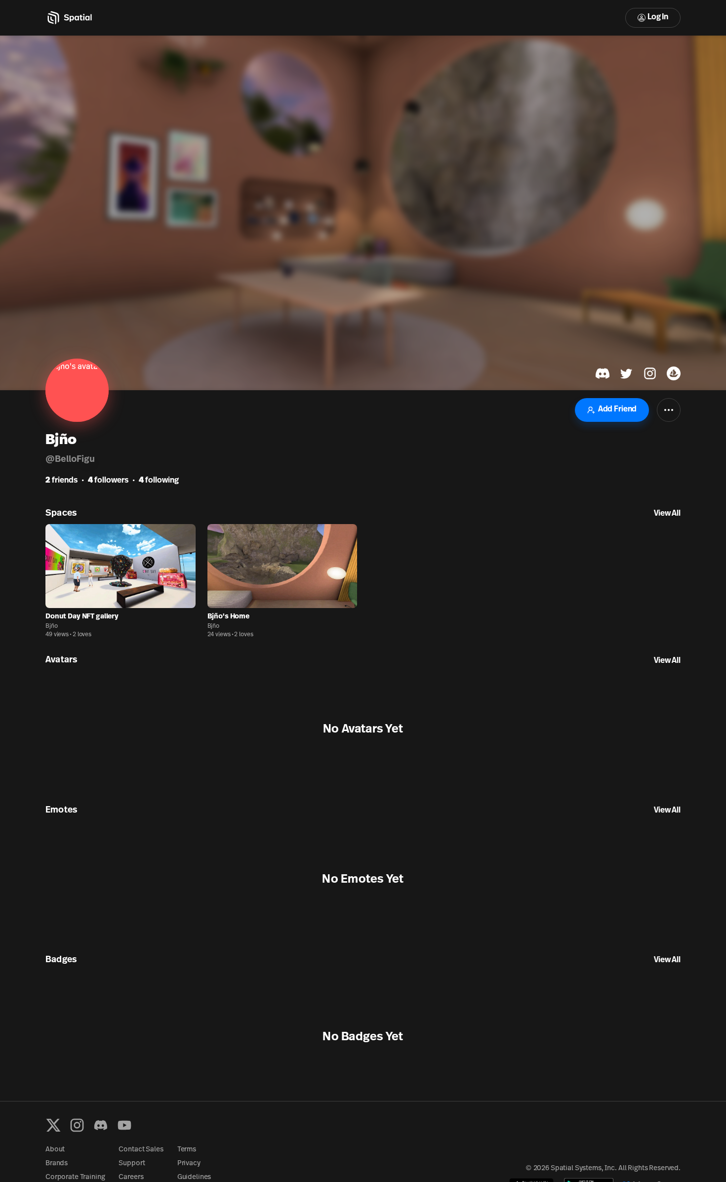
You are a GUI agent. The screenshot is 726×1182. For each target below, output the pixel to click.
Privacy (189, 1163)
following (159, 481)
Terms (186, 1149)
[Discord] (101, 1125)
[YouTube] (124, 1125)
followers (108, 481)
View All (667, 514)
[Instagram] (77, 1125)
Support (132, 1163)
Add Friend (617, 409)
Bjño (51, 626)
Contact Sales (141, 1149)
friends (61, 481)
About (55, 1149)
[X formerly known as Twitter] (53, 1125)
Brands (56, 1163)
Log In (657, 17)
